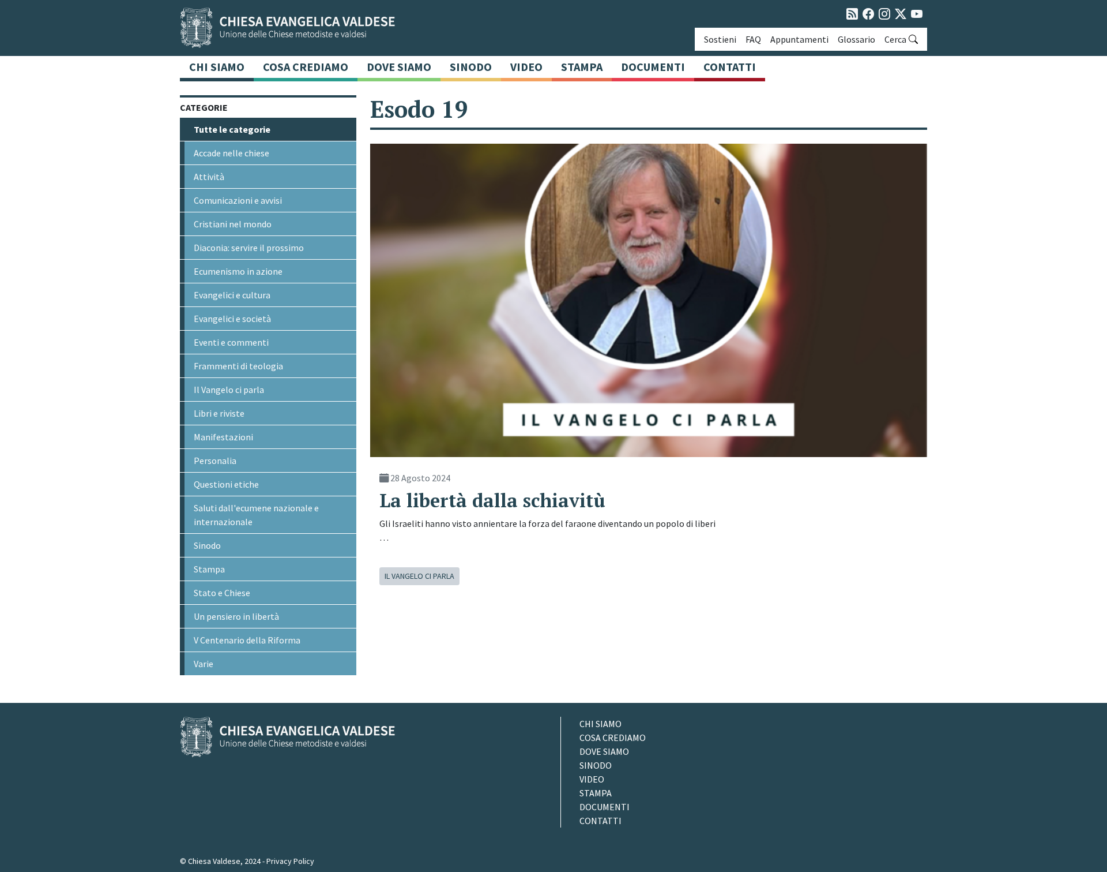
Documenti (653, 66)
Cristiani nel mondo (233, 224)
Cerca (895, 39)
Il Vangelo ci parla (229, 389)
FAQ (753, 39)
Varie (203, 663)
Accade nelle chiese (231, 153)
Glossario (856, 39)
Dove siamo (399, 66)
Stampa (582, 66)
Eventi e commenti (231, 342)
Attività (209, 176)
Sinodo (471, 66)
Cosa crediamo (305, 66)
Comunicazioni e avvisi (238, 200)
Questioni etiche (226, 484)
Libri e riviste (219, 413)
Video (526, 66)
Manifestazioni (223, 437)
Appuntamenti (799, 39)
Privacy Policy (290, 861)
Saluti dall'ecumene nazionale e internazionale (256, 514)
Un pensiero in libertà (236, 616)
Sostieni (720, 39)
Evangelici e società (232, 318)
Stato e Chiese (222, 592)
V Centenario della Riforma (247, 640)
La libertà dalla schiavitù (492, 500)
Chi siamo (216, 66)
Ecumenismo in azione (238, 271)
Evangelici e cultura (232, 295)
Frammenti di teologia (238, 366)
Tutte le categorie (232, 129)
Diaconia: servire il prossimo (249, 247)
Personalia (215, 460)
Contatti (729, 66)
